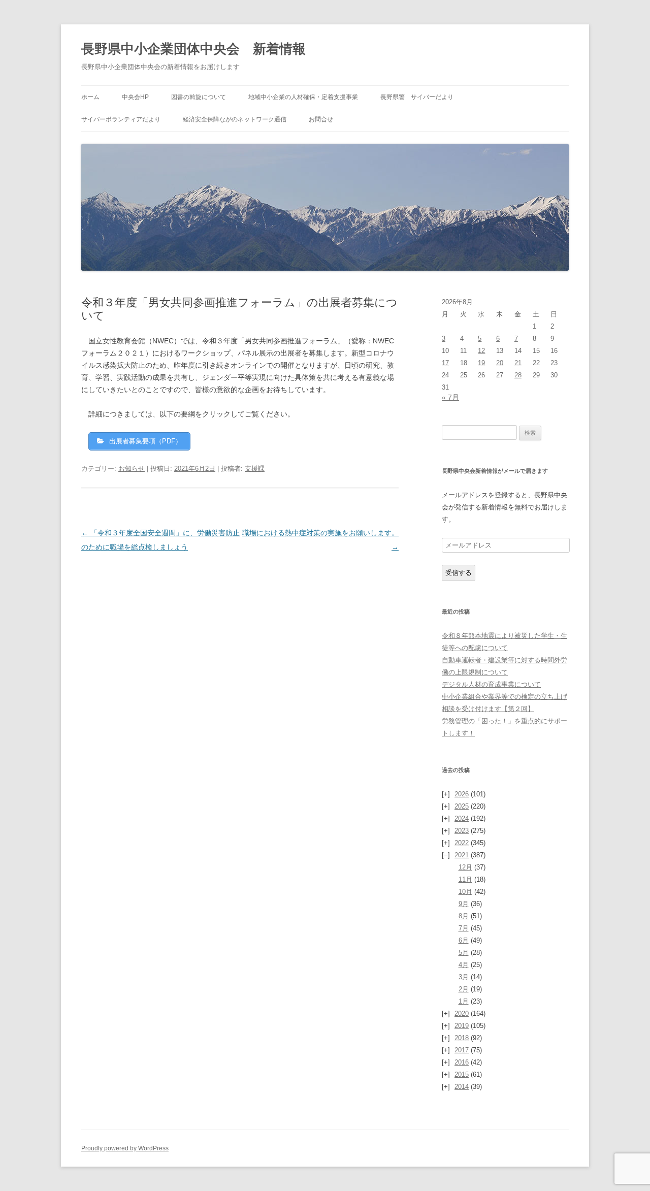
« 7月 (450, 397)
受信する (458, 572)
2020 (461, 1013)
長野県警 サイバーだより (416, 97)
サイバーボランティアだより (120, 119)
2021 (461, 855)
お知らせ (131, 468)
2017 (461, 1050)
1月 (464, 1001)
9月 (464, 904)
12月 (465, 867)
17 (445, 363)
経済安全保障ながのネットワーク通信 (234, 119)
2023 (461, 830)
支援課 (255, 468)
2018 (461, 1038)
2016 (461, 1062)
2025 (461, 806)
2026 (461, 794)
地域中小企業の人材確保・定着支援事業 (303, 97)
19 (481, 363)
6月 (464, 940)
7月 (464, 928)
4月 (464, 965)
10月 (465, 891)
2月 (464, 989)
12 (481, 351)
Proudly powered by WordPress (125, 1148)
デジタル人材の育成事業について (491, 684)
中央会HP (135, 97)
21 (518, 363)
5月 (464, 952)
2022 (461, 843)
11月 (465, 879)
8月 (464, 916)
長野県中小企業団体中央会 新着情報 (193, 48)
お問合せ (321, 119)
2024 (461, 818)
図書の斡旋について (198, 97)
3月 (464, 977)
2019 (461, 1025)
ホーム (90, 97)
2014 (461, 1086)
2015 (461, 1074)
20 (499, 363)
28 (518, 375)
